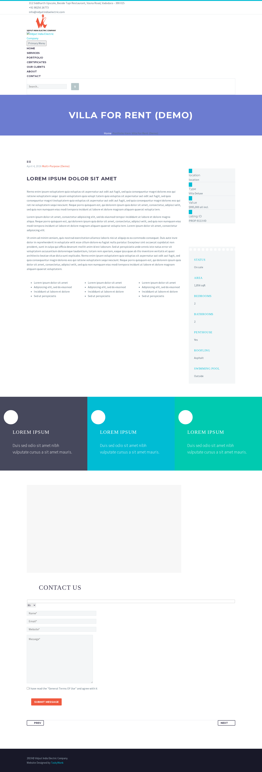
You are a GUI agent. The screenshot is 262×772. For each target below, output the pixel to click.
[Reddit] (54, 717)
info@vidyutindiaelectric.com (47, 12)
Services (33, 53)
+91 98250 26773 (39, 7)
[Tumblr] (44, 717)
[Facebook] (29, 717)
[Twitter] (34, 717)
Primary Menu (36, 43)
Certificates (36, 62)
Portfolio (35, 57)
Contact (34, 76)
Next (224, 723)
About (32, 71)
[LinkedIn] (49, 717)
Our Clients (36, 66)
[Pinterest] (39, 717)
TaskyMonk (57, 762)
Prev (37, 723)
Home (31, 48)
